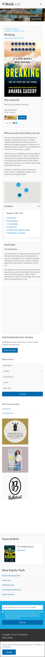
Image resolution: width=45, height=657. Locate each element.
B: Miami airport (11, 221)
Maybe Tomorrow (8, 594)
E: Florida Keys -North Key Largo (18, 230)
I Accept (9, 652)
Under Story (6, 580)
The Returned (6, 409)
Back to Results (10, 350)
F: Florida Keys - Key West (15, 233)
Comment (22, 117)
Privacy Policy (7, 637)
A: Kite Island (11, 218)
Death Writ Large (8, 585)
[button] (19, 195)
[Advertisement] (22, 309)
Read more (21, 550)
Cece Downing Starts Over (11, 590)
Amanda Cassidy (18, 38)
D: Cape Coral (11, 227)
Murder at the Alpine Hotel (11, 576)
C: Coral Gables (12, 224)
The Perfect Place (7, 413)
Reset (39, 206)
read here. (7, 647)
